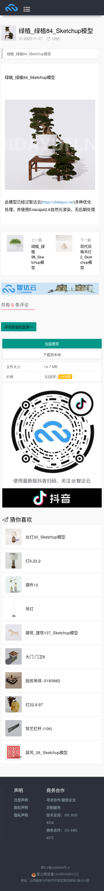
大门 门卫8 (35, 657)
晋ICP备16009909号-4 (55, 868)
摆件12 (31, 585)
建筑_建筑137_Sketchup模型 (51, 633)
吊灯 (29, 609)
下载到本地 (52, 354)
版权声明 (21, 808)
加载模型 (52, 343)
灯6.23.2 (33, 561)
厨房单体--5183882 (42, 681)
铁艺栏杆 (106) (38, 728)
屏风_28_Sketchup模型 (46, 752)
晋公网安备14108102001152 (57, 874)
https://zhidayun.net (58, 201)
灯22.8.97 (34, 704)
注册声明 (21, 800)
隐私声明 (21, 815)
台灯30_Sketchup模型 (45, 537)
